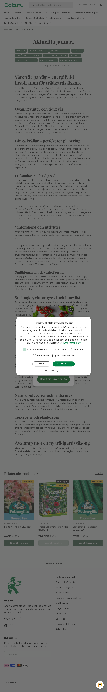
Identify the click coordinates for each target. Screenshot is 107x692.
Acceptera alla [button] (64, 364)
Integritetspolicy (72, 343)
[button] (53, 370)
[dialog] (53, 346)
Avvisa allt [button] (41, 364)
